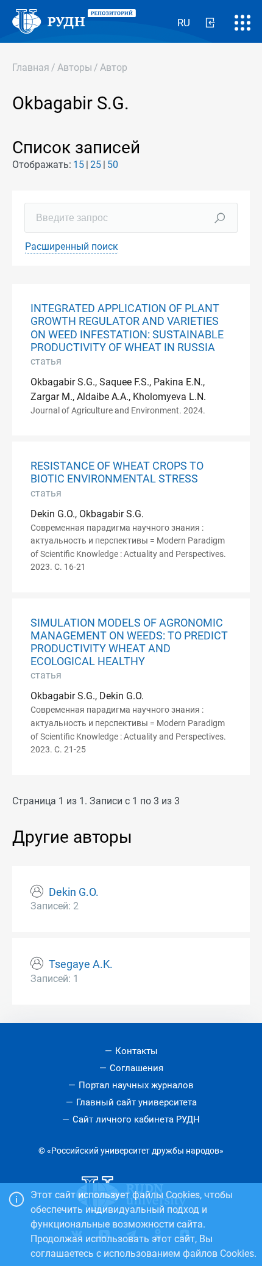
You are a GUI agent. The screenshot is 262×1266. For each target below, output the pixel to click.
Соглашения (136, 1068)
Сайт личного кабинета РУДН (136, 1119)
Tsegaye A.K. (81, 964)
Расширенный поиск (71, 246)
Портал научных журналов (136, 1085)
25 (95, 164)
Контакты (136, 1051)
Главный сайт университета (136, 1102)
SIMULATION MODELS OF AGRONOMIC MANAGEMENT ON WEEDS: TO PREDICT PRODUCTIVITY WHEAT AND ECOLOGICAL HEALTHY (129, 642)
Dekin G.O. (74, 892)
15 (78, 164)
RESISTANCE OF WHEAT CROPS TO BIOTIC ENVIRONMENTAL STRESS (117, 472)
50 (112, 164)
